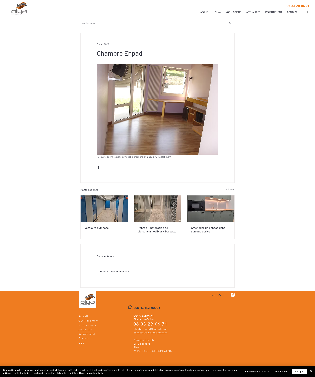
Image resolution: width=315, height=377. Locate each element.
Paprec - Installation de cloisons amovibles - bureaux (157, 229)
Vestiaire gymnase (96, 228)
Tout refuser (281, 371)
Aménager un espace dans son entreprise (208, 229)
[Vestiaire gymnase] (104, 208)
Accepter (299, 371)
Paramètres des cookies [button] (257, 371)
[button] (230, 22)
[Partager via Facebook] (98, 167)
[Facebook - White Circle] (233, 295)
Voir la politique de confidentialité (87, 373)
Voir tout (230, 189)
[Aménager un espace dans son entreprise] (210, 208)
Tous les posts (87, 22)
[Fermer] (311, 371)
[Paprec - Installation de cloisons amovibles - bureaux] (157, 208)
